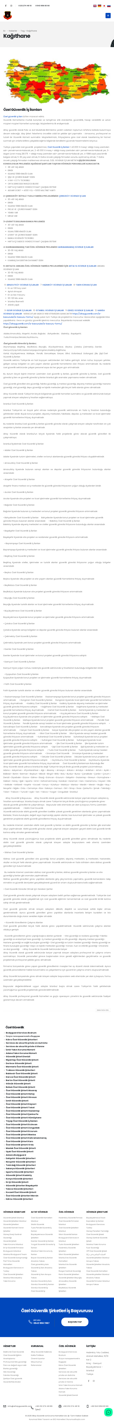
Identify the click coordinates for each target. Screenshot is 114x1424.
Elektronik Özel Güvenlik (13, 1352)
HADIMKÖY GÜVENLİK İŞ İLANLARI (57, 284)
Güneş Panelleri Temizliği (97, 1231)
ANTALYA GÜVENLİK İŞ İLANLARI (82, 266)
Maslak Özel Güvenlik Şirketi (21, 1148)
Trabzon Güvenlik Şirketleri (20, 1070)
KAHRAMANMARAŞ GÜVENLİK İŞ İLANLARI (75, 247)
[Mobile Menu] (108, 15)
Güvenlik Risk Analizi (12, 1382)
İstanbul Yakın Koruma (96, 1244)
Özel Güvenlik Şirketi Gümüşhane (23, 1117)
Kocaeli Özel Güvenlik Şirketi (21, 1192)
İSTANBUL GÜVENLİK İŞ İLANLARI (50, 310)
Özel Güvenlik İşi (38, 1291)
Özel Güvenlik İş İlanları (22, 109)
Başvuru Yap (75, 1322)
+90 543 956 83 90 (99, 1406)
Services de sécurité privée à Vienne (25, 1046)
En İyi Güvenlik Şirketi (17, 1182)
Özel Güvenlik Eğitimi (12, 1355)
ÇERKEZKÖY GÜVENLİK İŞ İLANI (72, 196)
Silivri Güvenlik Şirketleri (69, 1254)
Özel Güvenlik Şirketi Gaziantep (22, 1110)
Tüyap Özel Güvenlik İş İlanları (22, 1121)
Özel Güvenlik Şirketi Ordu (20, 1144)
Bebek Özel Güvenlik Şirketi (20, 1087)
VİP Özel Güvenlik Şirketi (96, 1251)
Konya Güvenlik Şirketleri (19, 1178)
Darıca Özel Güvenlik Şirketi (20, 1077)
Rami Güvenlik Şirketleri (69, 1274)
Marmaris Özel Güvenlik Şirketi (22, 1066)
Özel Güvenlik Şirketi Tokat (20, 1107)
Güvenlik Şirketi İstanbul (13, 1218)
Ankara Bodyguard (16, 1155)
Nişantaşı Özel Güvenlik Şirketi (22, 1059)
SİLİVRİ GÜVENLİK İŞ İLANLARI (19, 310)
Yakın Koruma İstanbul (13, 1244)
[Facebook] (5, 5)
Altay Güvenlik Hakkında (41, 1352)
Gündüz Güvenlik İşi (39, 1288)
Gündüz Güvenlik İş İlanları (42, 1284)
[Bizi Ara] (31, 1322)
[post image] (57, 81)
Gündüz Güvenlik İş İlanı (41, 1281)
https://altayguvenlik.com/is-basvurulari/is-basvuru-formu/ (32, 323)
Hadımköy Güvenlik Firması (70, 1218)
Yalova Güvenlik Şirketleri (19, 1188)
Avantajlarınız (9, 1358)
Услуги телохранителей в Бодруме (23, 1036)
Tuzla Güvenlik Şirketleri (69, 1244)
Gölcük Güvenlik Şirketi (18, 1083)
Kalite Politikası (37, 1355)
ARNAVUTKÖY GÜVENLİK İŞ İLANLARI (23, 284)
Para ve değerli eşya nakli (14, 1365)
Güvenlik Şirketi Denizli (18, 1056)
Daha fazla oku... (103, 1010)
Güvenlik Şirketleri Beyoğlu (70, 1278)
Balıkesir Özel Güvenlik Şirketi (22, 1073)
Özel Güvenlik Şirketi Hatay (20, 1094)
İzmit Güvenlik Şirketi (17, 1100)
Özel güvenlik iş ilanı (12, 116)
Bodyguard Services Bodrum (21, 1032)
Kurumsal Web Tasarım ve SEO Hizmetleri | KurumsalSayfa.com (57, 1419)
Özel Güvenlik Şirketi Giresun (21, 1097)
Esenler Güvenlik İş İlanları (42, 1241)
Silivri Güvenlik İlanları (68, 1234)
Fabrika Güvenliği (11, 1375)
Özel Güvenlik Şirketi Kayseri (21, 1104)
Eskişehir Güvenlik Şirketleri (20, 1158)
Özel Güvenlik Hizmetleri (97, 1271)
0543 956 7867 (41, 1323)
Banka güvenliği (10, 1368)
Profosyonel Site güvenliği (14, 1362)
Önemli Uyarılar (38, 1358)
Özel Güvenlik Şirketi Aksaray (21, 1090)
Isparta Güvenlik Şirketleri (20, 1172)
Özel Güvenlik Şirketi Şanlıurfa (22, 1114)
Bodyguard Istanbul (12, 1251)
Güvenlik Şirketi (9, 1241)
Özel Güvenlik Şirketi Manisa (21, 1134)
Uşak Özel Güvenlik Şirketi (19, 1151)
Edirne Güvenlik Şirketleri (19, 1199)
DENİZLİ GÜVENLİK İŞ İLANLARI (80, 310)
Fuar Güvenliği (92, 1248)
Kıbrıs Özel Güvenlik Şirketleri (21, 1039)
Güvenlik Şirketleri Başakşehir (22, 1185)
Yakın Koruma (9, 1281)
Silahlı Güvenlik (37, 1224)
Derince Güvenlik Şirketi (19, 1063)
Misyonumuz (36, 1362)
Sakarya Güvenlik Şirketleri (20, 1168)
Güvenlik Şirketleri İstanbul (14, 1221)
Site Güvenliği (9, 1372)
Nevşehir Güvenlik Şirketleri (21, 1161)
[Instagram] (11, 5)
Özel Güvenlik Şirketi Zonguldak (23, 1127)
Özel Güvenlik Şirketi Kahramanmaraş (26, 1138)
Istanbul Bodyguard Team (15, 1254)
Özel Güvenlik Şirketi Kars (19, 1141)
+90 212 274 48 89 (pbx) (43, 1408)
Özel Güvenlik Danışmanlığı (15, 1258)
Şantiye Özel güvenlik (12, 1378)
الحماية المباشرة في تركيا (96, 1254)
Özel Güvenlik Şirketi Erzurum (21, 1131)
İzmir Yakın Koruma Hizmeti (20, 1049)
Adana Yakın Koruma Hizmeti (21, 1053)
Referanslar (36, 1365)
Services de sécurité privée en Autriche (27, 1043)
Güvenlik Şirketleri (11, 1224)
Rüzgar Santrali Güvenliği (70, 1271)
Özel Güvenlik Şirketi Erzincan (21, 1124)
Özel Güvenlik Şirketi (95, 1234)
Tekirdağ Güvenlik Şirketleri (21, 1165)
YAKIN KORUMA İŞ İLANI (86, 284)
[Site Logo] (7, 15)
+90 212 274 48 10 (71, 1406)
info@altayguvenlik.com (20, 1406)
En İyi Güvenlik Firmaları (13, 1248)
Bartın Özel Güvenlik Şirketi (20, 1080)
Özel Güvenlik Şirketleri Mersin (22, 1195)
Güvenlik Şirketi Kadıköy (19, 1175)
